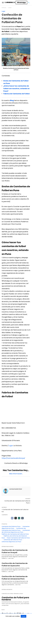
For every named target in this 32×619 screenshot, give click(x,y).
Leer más (11, 558)
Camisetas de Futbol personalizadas (12, 593)
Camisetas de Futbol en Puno (11, 526)
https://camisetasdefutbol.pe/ (13, 458)
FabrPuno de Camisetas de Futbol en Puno (15, 534)
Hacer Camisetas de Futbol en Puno (18, 538)
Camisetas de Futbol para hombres (15, 598)
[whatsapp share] (19, 518)
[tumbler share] (22, 518)
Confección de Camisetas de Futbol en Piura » (17, 502)
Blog (12, 100)
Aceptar (23, 616)
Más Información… (16, 474)
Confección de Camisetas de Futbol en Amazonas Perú (15, 577)
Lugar (9, 7)
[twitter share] (16, 518)
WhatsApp (21, 2)
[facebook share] (12, 518)
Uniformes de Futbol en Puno (13, 540)
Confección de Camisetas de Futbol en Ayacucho (15, 564)
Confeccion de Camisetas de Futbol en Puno (14, 529)
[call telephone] (28, 3)
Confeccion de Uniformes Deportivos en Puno (16, 531)
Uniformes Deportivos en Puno (11, 542)
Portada (4, 7)
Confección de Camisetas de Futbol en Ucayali (15, 551)
